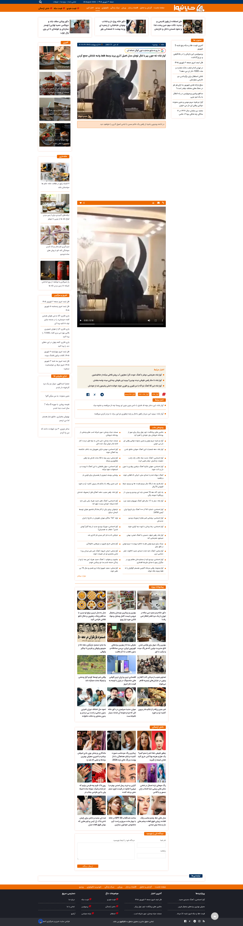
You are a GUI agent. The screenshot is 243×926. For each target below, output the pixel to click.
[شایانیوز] (189, 8)
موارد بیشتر (81, 576)
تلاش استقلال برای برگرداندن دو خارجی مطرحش (190, 78)
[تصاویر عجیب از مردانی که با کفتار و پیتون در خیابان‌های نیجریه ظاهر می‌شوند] (151, 664)
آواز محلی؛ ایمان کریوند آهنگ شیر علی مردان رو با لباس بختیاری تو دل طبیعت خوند (99, 552)
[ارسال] (158, 203)
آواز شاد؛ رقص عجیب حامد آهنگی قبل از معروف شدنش (97, 492)
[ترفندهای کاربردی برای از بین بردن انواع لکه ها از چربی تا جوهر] (54, 203)
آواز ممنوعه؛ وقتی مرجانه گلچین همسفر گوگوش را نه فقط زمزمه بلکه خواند (144, 570)
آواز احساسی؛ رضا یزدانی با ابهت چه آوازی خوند (145, 526)
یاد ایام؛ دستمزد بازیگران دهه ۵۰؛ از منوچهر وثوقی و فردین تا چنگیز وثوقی (92, 648)
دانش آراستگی (110, 906)
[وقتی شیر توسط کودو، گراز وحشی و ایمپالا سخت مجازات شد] (91, 664)
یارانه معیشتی (86, 913)
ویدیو (97, 7)
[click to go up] (215, 916)
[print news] (153, 203)
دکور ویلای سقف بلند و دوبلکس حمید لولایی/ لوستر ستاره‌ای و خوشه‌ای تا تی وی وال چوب (56, 27)
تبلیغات (56, 2)
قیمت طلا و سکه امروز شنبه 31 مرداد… (190, 913)
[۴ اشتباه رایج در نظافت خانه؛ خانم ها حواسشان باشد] (54, 172)
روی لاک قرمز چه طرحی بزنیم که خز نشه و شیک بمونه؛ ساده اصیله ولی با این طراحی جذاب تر (92, 789)
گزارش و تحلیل (146, 7)
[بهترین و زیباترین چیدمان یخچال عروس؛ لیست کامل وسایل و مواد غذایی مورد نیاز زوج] (121, 600)
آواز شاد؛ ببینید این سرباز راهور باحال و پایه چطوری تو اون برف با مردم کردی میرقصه (128, 414)
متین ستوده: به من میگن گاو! (57, 396)
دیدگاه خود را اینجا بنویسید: (124, 840)
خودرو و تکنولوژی (94, 887)
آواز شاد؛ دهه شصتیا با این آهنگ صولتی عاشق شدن (143, 449)
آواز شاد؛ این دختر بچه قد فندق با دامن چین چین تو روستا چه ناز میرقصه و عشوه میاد (128, 405)
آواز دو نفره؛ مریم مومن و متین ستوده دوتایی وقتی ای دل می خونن (143, 442)
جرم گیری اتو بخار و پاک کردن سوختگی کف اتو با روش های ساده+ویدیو (57, 250)
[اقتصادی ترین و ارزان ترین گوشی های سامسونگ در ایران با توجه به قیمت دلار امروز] (121, 664)
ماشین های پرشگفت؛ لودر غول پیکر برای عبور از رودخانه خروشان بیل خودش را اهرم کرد (145, 434)
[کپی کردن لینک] (162, 203)
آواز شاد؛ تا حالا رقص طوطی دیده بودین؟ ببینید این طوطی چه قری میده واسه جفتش (127, 380)
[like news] (80, 203)
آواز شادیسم (130, 394)
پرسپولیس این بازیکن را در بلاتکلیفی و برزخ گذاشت (188, 55)
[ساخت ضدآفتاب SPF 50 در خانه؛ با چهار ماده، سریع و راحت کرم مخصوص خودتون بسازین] (121, 805)
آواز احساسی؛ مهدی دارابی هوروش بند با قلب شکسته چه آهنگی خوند (98, 451)
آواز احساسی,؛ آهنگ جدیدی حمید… (191, 899)
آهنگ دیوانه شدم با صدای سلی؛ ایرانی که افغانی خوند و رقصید (143, 477)
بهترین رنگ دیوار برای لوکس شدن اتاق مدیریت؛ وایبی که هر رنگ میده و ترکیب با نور (151, 648)
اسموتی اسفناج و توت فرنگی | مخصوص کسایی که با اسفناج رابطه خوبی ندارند (56, 114)
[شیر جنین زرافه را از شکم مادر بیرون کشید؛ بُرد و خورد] (151, 696)
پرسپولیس (85, 906)
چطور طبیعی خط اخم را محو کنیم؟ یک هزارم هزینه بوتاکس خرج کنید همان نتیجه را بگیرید (152, 757)
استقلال (113, 913)
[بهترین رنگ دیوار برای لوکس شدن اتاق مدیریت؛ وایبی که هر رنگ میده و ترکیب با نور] (151, 632)
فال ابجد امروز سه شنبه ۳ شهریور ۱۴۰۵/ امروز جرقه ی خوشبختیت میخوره (56, 365)
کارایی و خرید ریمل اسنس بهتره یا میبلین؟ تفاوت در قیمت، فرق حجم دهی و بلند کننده (122, 789)
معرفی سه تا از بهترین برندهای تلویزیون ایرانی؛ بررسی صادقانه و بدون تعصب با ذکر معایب (123, 648)
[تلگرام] (102, 395)
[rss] (203, 922)
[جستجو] (40, 2)
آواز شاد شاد (144, 394)
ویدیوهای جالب (158, 427)
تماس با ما (72, 2)
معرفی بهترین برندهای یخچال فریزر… (191, 906)
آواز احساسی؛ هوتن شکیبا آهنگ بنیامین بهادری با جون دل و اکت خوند (143, 468)
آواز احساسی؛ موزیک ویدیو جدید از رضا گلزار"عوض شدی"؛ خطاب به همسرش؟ (99, 528)
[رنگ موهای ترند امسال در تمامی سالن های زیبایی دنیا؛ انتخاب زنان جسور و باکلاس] (151, 773)
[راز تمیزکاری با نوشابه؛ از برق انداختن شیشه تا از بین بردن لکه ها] (54, 270)
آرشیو (73, 913)
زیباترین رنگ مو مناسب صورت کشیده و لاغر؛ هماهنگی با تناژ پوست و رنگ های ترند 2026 (124, 757)
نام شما (163, 840)
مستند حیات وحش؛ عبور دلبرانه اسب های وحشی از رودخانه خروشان (99, 434)
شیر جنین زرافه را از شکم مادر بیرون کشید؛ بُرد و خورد (98, 483)
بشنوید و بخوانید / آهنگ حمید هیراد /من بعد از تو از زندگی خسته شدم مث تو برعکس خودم (98, 561)
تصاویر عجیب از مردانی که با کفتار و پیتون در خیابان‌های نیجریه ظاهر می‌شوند (152, 681)
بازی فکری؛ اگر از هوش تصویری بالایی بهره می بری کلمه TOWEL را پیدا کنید (55, 333)
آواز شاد (155, 394)
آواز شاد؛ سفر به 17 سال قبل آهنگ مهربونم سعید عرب (143, 501)
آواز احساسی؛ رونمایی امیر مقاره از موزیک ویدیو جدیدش (146, 520)
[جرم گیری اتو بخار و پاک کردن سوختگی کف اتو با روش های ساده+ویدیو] (54, 235)
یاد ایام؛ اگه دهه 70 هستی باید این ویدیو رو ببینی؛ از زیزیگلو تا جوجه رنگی (143, 494)
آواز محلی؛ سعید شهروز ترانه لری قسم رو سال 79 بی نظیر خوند (98, 570)
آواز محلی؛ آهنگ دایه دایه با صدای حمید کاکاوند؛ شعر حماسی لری (143, 552)
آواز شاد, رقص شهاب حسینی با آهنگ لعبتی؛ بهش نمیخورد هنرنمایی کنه (145, 537)
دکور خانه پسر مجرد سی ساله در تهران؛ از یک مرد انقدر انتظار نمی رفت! (153, 616)
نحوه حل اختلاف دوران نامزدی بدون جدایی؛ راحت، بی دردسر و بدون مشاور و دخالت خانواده (93, 713)
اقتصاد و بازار (133, 7)
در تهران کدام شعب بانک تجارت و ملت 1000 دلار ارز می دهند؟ (189, 69)
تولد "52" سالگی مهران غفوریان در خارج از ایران (100, 518)
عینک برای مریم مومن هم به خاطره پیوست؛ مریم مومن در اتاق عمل (143, 545)
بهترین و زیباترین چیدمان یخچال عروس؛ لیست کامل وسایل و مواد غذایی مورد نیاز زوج (122, 616)
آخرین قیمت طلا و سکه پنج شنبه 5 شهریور (189, 47)
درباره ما (63, 2)
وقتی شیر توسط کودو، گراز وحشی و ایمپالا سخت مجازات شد (92, 679)
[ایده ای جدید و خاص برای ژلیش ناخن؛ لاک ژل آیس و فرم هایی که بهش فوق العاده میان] (91, 805)
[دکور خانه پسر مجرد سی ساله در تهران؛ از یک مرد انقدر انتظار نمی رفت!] (151, 600)
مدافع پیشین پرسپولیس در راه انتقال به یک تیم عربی (188, 95)
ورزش (124, 7)
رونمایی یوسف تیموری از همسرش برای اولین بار (100, 475)
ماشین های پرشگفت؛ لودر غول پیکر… (147, 906)
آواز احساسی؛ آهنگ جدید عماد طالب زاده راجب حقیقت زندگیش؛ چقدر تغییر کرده (145, 460)
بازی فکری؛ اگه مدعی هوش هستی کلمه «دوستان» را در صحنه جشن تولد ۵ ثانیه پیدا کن (55, 319)
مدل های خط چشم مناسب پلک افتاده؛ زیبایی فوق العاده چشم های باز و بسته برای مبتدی (151, 821)
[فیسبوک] (87, 395)
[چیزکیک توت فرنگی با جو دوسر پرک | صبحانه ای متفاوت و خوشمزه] (54, 83)
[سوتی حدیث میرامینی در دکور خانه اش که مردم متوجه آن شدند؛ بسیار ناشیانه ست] (121, 696)
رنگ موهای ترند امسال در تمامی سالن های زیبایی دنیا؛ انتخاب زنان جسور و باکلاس (152, 789)
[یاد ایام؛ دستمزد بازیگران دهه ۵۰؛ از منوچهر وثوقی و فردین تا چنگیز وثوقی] (91, 632)
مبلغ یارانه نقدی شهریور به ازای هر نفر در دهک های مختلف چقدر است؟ (188, 86)
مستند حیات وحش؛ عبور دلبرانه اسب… (147, 913)
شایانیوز (122, 921)
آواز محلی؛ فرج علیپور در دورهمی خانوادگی (102, 543)
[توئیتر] (94, 395)
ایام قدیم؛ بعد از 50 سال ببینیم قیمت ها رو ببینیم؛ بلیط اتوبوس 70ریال (143, 485)
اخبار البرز (90, 7)
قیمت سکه (85, 899)
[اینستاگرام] (198, 922)
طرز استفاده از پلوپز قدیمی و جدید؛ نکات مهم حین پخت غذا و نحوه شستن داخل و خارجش (168, 25)
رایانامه (163, 851)
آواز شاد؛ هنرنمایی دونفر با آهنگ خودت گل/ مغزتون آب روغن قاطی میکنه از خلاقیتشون (127, 375)
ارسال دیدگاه (88, 866)
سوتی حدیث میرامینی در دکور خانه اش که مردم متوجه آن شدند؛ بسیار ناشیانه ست (122, 713)
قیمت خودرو (111, 899)
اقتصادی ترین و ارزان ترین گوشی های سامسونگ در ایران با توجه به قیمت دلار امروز (122, 681)
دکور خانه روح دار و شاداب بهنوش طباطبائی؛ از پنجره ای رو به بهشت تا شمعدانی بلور (112, 25)
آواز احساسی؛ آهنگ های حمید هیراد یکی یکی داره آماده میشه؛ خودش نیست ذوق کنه (99, 502)
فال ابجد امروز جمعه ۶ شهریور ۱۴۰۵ (55, 301)
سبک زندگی (115, 7)
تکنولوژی (105, 7)
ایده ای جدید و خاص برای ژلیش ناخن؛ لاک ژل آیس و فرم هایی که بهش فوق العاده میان (92, 821)
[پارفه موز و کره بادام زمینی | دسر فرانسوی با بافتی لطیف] (54, 135)
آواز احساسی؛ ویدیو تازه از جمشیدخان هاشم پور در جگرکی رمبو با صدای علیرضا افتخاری (144, 561)
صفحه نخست (159, 7)
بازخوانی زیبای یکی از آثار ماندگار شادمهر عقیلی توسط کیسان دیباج (98, 511)
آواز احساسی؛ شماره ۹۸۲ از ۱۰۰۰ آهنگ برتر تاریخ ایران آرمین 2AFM (143, 511)
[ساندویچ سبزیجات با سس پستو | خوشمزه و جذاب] (54, 57)
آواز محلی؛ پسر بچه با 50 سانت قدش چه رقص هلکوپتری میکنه (101, 460)
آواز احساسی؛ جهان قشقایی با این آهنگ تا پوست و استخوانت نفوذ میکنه (99, 468)
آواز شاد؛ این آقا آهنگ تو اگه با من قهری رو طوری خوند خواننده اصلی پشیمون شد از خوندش (125, 386)
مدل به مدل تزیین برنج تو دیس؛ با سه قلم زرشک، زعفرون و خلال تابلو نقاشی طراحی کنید (92, 616)
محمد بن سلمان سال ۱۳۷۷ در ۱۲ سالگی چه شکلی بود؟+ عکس (190, 112)
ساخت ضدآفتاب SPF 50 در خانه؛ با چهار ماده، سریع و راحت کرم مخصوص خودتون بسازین (122, 821)
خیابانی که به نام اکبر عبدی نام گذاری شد (103, 535)
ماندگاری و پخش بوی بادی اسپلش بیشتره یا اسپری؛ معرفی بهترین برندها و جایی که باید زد (91, 757)
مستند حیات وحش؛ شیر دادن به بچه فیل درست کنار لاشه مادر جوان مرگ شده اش (98, 442)
